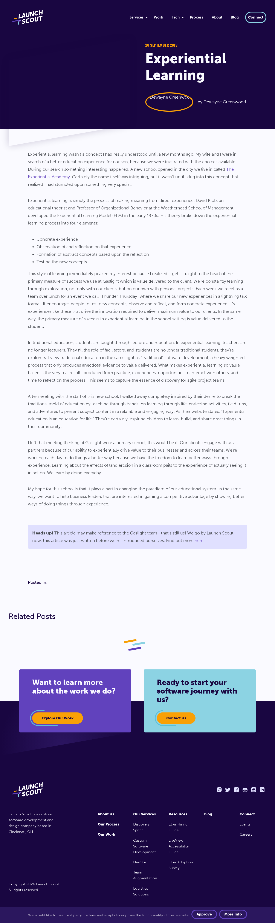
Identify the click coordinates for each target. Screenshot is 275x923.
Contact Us (176, 718)
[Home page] (36, 790)
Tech (176, 17)
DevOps (140, 862)
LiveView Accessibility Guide (179, 846)
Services (137, 17)
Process (196, 17)
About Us (106, 814)
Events (245, 824)
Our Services (144, 814)
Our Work (106, 834)
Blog (235, 17)
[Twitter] (227, 789)
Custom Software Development (144, 846)
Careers (246, 834)
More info (233, 914)
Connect (255, 17)
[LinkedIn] (262, 789)
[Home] (64, 17)
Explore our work (57, 718)
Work (158, 17)
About (217, 17)
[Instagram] (219, 789)
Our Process (108, 824)
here (199, 540)
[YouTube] (253, 789)
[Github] (245, 789)
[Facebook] (236, 789)
